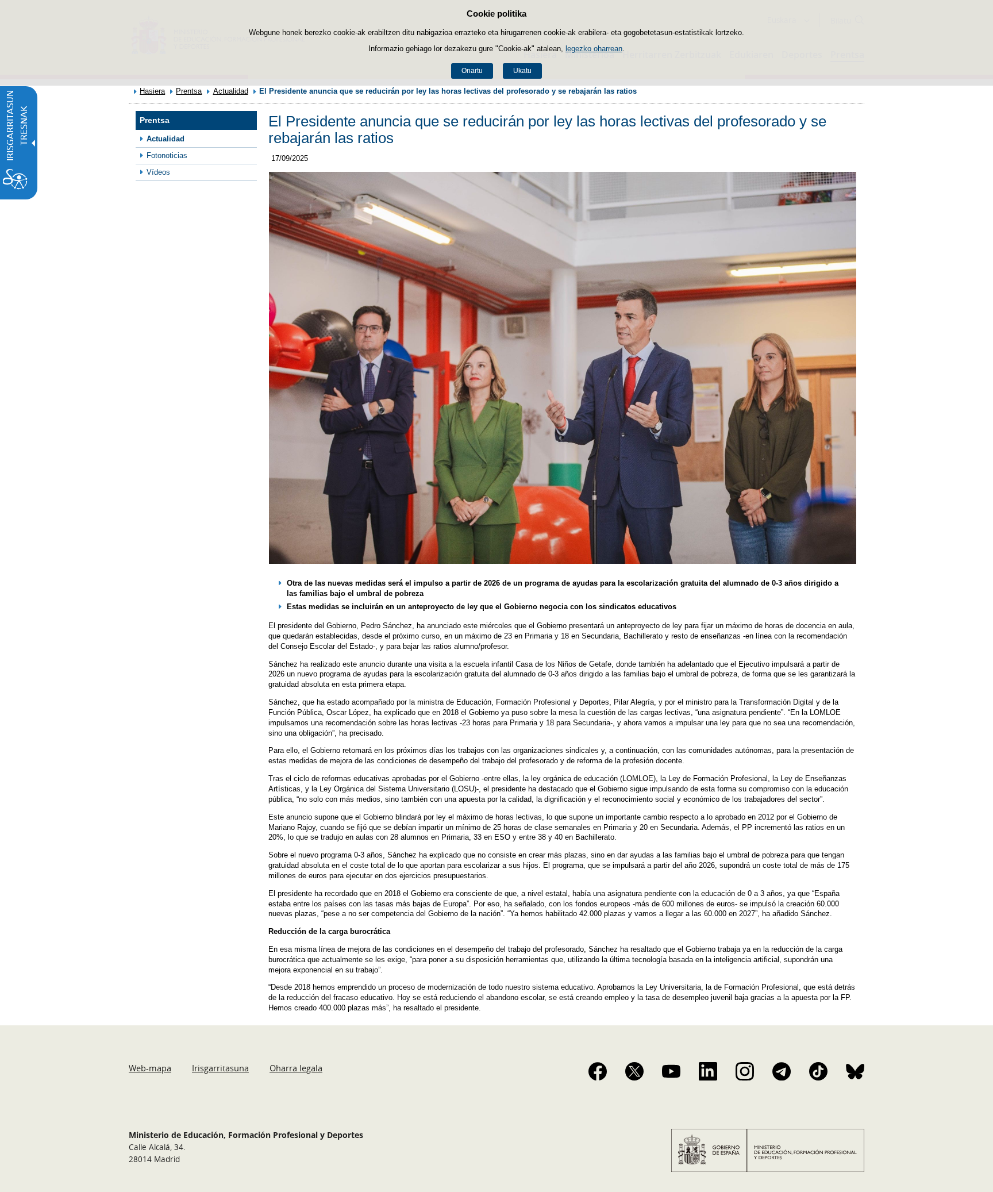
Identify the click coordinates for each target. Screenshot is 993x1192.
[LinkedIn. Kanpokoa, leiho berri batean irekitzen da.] (708, 1071)
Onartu (472, 71)
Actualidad (230, 91)
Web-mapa (150, 1068)
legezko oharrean (593, 48)
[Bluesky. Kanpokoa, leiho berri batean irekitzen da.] (855, 1071)
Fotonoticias (167, 155)
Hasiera (152, 91)
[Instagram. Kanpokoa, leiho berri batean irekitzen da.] (745, 1071)
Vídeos (158, 172)
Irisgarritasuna (220, 1068)
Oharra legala (296, 1068)
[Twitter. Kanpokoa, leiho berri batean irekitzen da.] (634, 1071)
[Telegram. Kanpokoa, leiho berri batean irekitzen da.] (781, 1071)
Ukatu (522, 71)
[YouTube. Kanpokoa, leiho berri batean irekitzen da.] (671, 1071)
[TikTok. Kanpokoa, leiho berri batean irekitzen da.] (818, 1071)
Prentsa (189, 91)
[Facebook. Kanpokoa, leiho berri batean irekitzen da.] (597, 1071)
